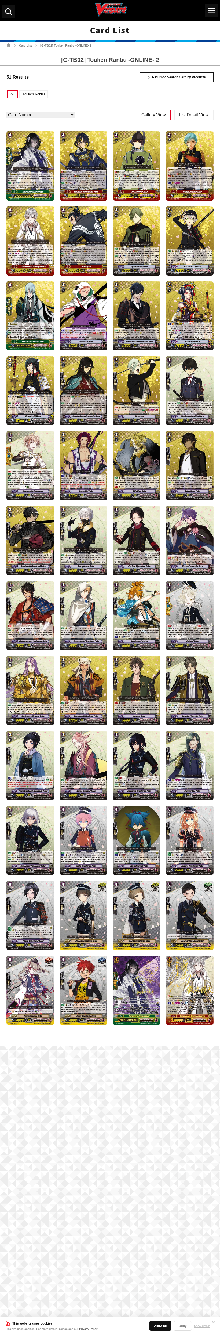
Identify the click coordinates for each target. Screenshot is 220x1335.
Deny (183, 1326)
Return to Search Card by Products (179, 77)
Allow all (160, 1326)
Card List (25, 45)
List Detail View (194, 115)
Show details (202, 1326)
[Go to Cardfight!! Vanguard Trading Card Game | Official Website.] (8, 45)
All (12, 94)
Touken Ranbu (34, 94)
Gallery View (153, 115)
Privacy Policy (88, 1328)
